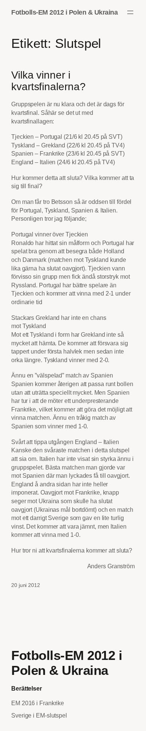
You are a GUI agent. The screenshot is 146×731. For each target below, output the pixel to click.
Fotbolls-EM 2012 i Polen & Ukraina (64, 12)
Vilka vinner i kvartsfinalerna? (48, 81)
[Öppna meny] (130, 12)
